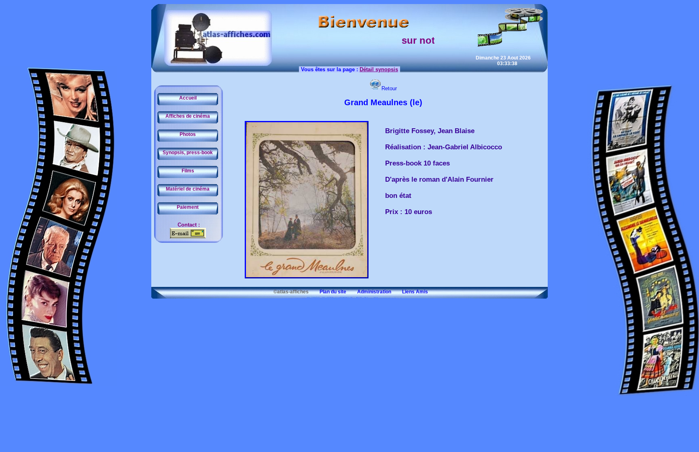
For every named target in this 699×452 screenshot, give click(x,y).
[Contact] (188, 236)
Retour (389, 88)
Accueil (188, 98)
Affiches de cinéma (187, 116)
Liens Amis (410, 292)
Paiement (188, 207)
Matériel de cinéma (188, 189)
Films (188, 171)
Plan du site (328, 292)
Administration (369, 292)
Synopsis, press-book (188, 152)
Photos (188, 134)
